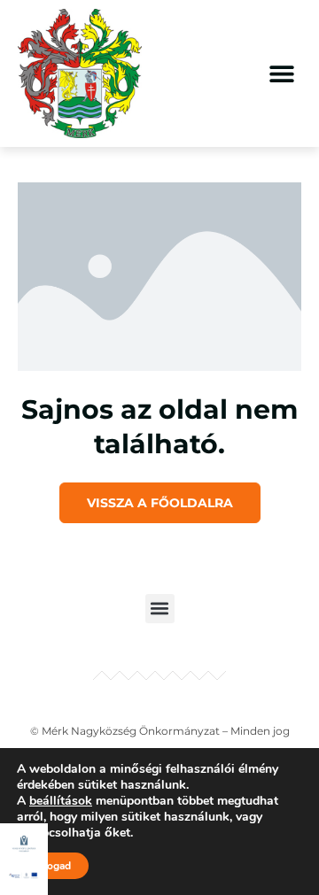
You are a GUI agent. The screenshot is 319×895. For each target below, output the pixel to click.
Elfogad (53, 866)
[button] (281, 73)
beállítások (60, 801)
